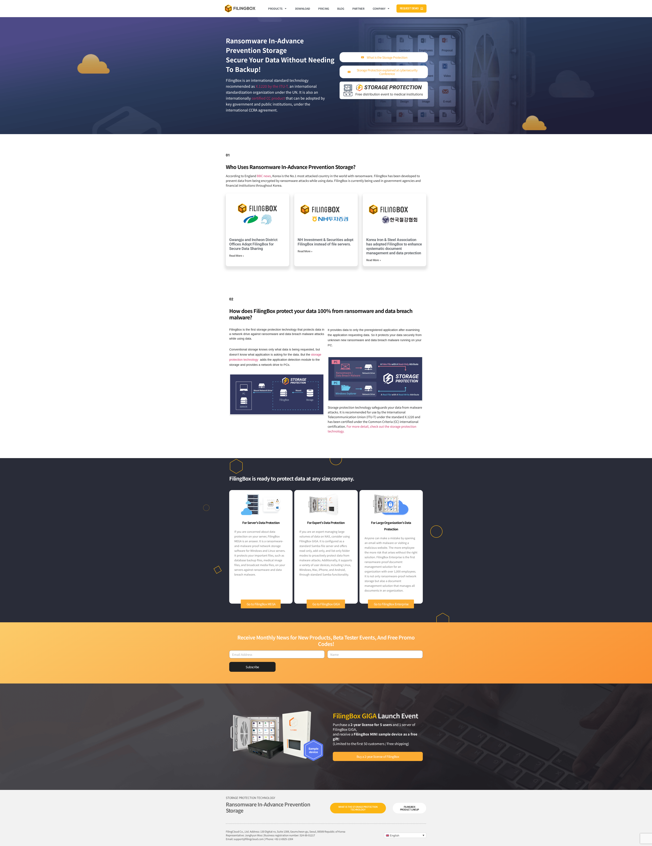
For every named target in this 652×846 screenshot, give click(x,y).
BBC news (264, 176)
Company (379, 8)
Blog (340, 8)
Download (302, 8)
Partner (358, 8)
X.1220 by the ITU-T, (272, 86)
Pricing (323, 8)
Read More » (236, 255)
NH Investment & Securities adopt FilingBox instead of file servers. (325, 242)
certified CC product (268, 98)
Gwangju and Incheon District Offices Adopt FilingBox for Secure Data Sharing (253, 244)
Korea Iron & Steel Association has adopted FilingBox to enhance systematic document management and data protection (394, 246)
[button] (405, 835)
